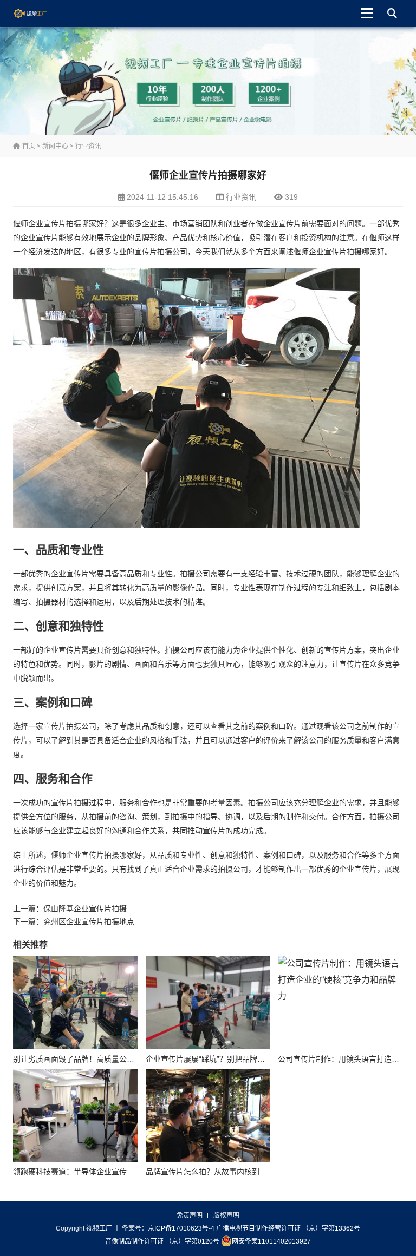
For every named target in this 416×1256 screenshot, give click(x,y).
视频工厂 (38, 13)
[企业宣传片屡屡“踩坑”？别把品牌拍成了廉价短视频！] (208, 1002)
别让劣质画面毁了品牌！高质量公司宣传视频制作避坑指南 (111, 1059)
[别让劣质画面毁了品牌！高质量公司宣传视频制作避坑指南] (75, 1002)
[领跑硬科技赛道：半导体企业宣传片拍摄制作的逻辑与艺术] (75, 1115)
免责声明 (190, 1215)
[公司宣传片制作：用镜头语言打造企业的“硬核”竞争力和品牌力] (340, 1002)
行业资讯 (88, 146)
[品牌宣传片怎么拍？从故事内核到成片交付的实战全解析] (208, 1115)
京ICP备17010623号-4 (181, 1228)
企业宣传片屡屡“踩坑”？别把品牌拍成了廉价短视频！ (236, 1059)
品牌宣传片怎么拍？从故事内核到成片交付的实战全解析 (240, 1171)
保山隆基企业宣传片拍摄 (85, 908)
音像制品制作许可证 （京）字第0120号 (162, 1241)
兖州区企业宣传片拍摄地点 (88, 921)
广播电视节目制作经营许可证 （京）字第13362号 (288, 1228)
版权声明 (226, 1215)
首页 (28, 146)
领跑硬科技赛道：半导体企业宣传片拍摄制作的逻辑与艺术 (111, 1171)
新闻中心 (55, 146)
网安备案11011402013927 (271, 1241)
